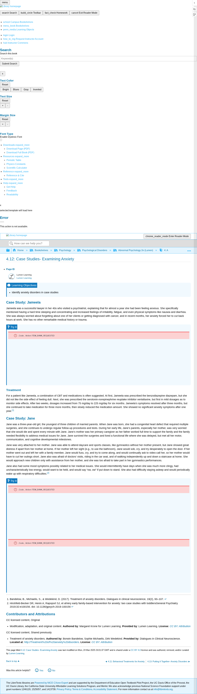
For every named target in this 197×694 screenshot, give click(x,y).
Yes (41, 670)
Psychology (65, 250)
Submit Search (9, 63)
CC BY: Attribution (180, 626)
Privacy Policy (64, 689)
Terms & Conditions (82, 689)
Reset (5, 84)
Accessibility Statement (105, 689)
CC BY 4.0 (136, 650)
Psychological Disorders (95, 250)
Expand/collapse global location (189, 249)
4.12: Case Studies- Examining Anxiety (39, 650)
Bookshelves (41, 250)
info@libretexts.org (163, 689)
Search (11, 243)
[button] (11, 190)
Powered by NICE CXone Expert (52, 683)
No (53, 670)
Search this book (8, 53)
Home (20, 250)
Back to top (11, 661)
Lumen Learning (24, 278)
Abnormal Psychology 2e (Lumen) (136, 250)
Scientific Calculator (16, 168)
